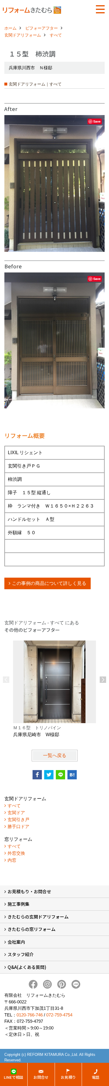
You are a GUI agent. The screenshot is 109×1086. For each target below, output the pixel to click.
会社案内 (16, 942)
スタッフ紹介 (21, 954)
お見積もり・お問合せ (29, 891)
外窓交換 (16, 853)
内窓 (12, 860)
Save (97, 121)
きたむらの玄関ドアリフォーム (38, 917)
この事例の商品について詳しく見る (49, 583)
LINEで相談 (13, 1077)
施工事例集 (18, 904)
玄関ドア (16, 812)
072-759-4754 (59, 1014)
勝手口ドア (18, 826)
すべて (14, 805)
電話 (95, 1077)
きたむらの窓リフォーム (32, 929)
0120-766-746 (30, 1014)
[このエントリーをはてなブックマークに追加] (72, 774)
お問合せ (41, 1077)
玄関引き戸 (18, 819)
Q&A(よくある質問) (27, 967)
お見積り (68, 1077)
